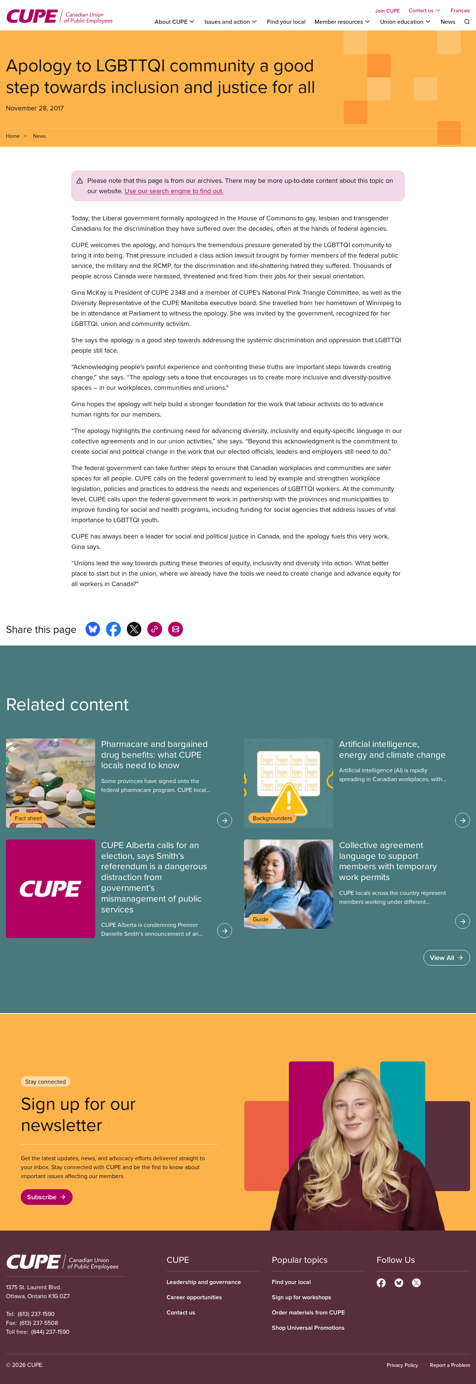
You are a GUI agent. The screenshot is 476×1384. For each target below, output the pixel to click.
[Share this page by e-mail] (175, 630)
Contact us (181, 1312)
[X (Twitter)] (416, 1281)
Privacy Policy (402, 1365)
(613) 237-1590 (36, 1314)
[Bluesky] (399, 1281)
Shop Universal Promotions (308, 1327)
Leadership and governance (204, 1282)
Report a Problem (450, 1365)
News (448, 21)
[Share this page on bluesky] (93, 630)
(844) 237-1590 (50, 1332)
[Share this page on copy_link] (154, 630)
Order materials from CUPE (308, 1312)
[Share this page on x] (134, 630)
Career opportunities (194, 1297)
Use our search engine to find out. (174, 190)
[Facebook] (381, 1281)
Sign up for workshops (301, 1297)
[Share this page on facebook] (113, 630)
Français (460, 10)
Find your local (286, 21)
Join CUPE (387, 10)
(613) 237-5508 (39, 1323)
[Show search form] (467, 22)
